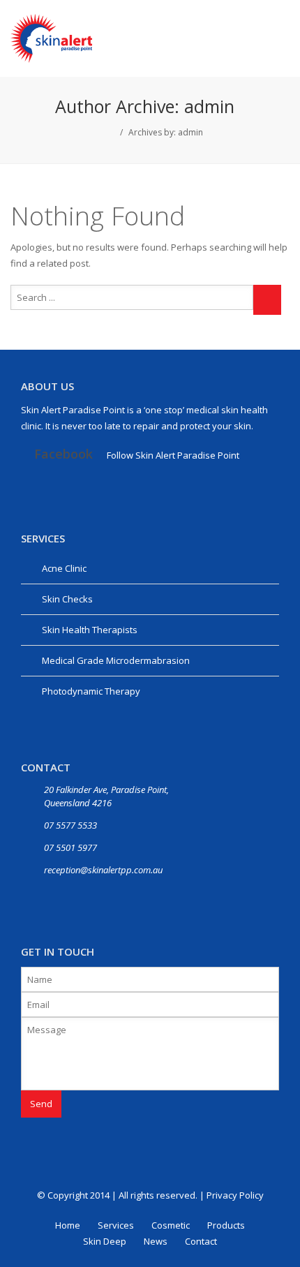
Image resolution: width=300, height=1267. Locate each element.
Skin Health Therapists (89, 629)
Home (67, 1225)
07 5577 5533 (70, 825)
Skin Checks (67, 599)
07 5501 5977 (70, 847)
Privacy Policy (235, 1195)
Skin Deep (104, 1241)
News (155, 1241)
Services (116, 1225)
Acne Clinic (64, 568)
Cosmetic (170, 1225)
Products (226, 1225)
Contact (201, 1241)
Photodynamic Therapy (91, 691)
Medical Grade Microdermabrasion (116, 660)
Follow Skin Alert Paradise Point (173, 455)
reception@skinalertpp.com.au (103, 870)
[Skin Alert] (51, 37)
